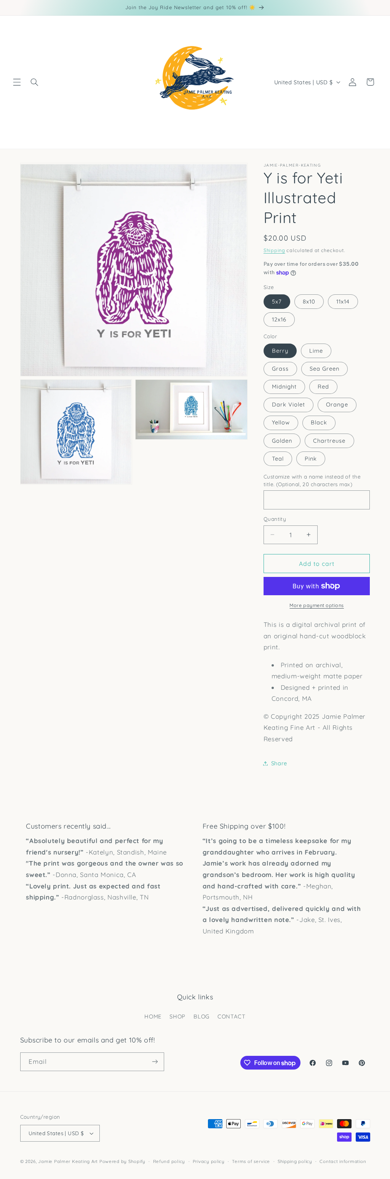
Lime (316, 350)
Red (323, 386)
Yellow (281, 422)
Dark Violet (288, 404)
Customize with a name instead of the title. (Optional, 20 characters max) (312, 480)
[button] (17, 82)
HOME (152, 1016)
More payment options (316, 605)
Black (319, 422)
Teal (278, 458)
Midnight (284, 386)
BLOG (201, 1016)
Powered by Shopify (122, 1161)
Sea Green (324, 368)
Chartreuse (329, 440)
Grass (280, 368)
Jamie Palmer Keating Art (68, 1161)
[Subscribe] (154, 1061)
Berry (280, 350)
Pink (311, 458)
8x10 (309, 301)
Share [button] (279, 763)
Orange (337, 404)
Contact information (343, 1161)
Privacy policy (209, 1161)
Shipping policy (295, 1161)
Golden (282, 440)
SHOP (177, 1016)
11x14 (343, 301)
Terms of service (251, 1161)
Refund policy (169, 1161)
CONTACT (231, 1016)
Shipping (274, 250)
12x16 (279, 319)
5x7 (277, 301)
